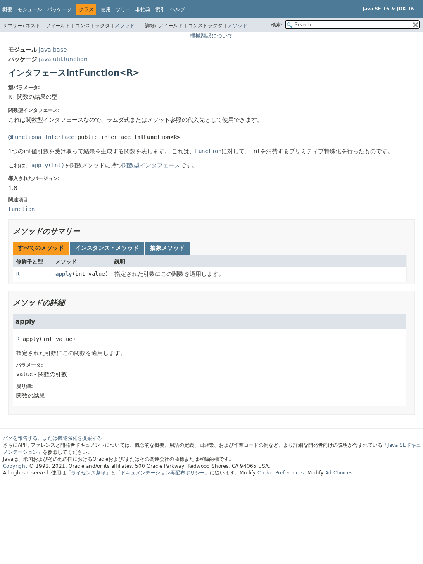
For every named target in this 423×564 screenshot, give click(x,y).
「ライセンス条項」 (88, 473)
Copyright (15, 466)
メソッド (125, 25)
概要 (7, 9)
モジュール (29, 9)
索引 (160, 9)
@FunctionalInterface (41, 137)
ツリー (123, 9)
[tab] (41, 248)
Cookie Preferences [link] (280, 473)
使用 (106, 9)
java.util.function (63, 59)
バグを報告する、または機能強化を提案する (52, 438)
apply (63, 273)
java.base (53, 49)
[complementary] (280, 473)
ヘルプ (177, 9)
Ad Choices (338, 473)
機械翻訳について (211, 36)
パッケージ (59, 9)
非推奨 (142, 9)
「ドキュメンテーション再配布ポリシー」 (163, 473)
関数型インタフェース (151, 165)
